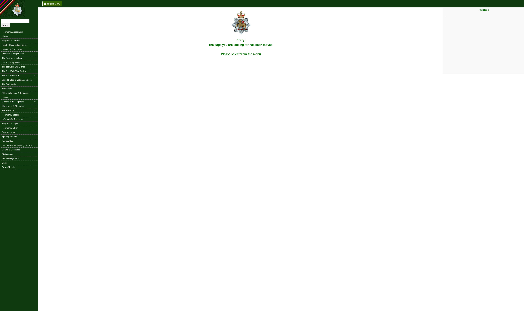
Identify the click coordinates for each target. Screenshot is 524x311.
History (5, 36)
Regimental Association (12, 32)
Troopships (7, 88)
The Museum (8, 110)
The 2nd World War (10, 75)
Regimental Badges (10, 115)
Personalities (7, 141)
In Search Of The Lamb (12, 119)
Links (4, 163)
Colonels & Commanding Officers (17, 145)
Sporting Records (9, 136)
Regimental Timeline (11, 40)
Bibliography (7, 154)
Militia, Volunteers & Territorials (15, 93)
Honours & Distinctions (12, 49)
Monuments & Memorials (13, 106)
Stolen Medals (8, 167)
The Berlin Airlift (9, 84)
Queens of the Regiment (13, 102)
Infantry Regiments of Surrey (15, 45)
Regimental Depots (10, 123)
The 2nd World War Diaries (14, 71)
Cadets (5, 97)
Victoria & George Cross (13, 54)
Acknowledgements (11, 158)
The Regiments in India (12, 58)
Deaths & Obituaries (11, 150)
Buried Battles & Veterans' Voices (17, 80)
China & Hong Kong (11, 62)
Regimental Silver (10, 128)
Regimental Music (10, 132)
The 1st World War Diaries (13, 67)
